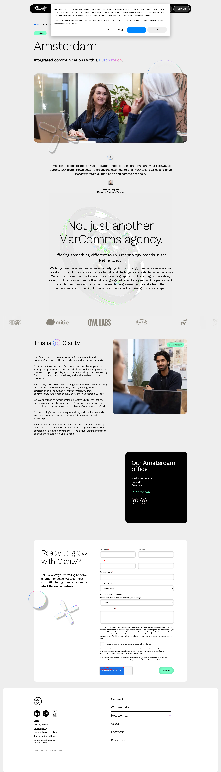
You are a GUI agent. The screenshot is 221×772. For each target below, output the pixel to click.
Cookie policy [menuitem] (40, 728)
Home (37, 24)
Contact (181, 8)
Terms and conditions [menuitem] (45, 736)
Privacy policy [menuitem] (41, 724)
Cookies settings (116, 30)
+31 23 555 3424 (141, 492)
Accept (136, 30)
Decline (157, 30)
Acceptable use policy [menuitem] (45, 732)
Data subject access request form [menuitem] (44, 741)
